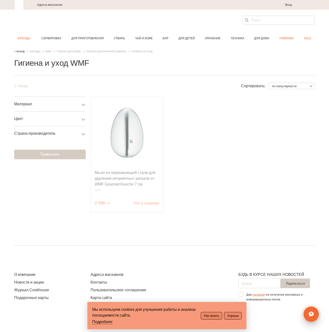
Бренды (24, 38)
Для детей (186, 38)
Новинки (286, 38)
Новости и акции (29, 282)
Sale (307, 38)
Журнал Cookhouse (31, 290)
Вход (288, 5)
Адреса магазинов (49, 5)
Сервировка (51, 38)
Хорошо (233, 316)
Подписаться (295, 283)
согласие (259, 294)
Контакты (99, 282)
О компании (24, 274)
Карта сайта (101, 298)
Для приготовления (87, 38)
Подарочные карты (31, 298)
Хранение (213, 38)
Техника (237, 38)
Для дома (261, 38)
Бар (165, 38)
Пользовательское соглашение (118, 290)
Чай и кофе (144, 38)
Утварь (119, 38)
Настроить (211, 316)
